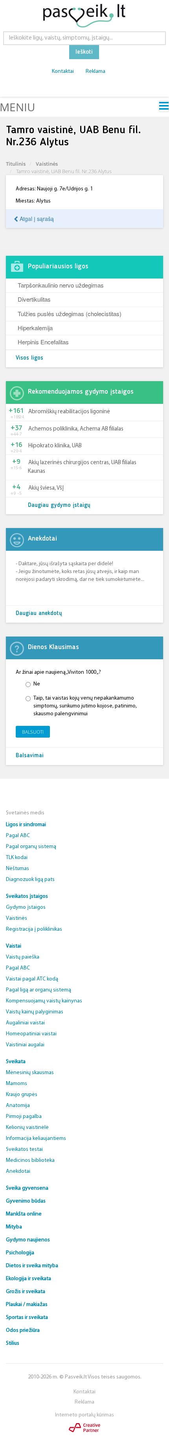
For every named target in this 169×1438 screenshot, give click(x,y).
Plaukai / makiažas (27, 1305)
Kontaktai (63, 71)
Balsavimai (30, 756)
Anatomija (18, 1106)
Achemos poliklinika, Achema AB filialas (75, 429)
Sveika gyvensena (27, 1188)
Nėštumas (17, 869)
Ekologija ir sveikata (28, 1279)
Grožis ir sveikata (25, 1292)
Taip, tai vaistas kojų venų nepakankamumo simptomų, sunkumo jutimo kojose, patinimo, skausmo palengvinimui (85, 706)
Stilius (12, 1343)
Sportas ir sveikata (27, 1317)
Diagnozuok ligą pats (30, 880)
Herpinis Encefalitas (43, 342)
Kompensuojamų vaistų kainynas (44, 1001)
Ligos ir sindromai (26, 825)
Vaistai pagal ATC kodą (32, 979)
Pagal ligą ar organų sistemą (38, 990)
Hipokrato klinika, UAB (55, 446)
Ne (36, 684)
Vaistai (13, 946)
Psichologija (20, 1253)
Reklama (95, 71)
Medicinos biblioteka (30, 1160)
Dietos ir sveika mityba (32, 1266)
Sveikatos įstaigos (27, 896)
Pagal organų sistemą (31, 847)
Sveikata (16, 1062)
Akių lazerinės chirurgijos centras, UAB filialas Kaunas (82, 467)
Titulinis (16, 163)
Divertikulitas (34, 299)
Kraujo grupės (21, 1095)
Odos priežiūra (23, 1330)
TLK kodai (17, 858)
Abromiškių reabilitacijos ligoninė (69, 412)
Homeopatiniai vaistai (31, 1034)
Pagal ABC (18, 836)
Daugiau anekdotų (39, 614)
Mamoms (16, 1084)
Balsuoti (33, 732)
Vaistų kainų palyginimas (34, 1012)
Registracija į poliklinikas (34, 929)
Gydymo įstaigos (26, 907)
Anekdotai (18, 1171)
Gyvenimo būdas (26, 1201)
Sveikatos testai (24, 1149)
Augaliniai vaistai (25, 1023)
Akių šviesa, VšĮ (46, 488)
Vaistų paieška (22, 957)
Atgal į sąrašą (36, 218)
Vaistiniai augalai (25, 1045)
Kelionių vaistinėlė (27, 1128)
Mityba (14, 1227)
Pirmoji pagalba (24, 1117)
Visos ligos (29, 358)
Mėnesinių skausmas (30, 1073)
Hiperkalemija (35, 328)
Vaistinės (47, 163)
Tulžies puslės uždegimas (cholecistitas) (69, 313)
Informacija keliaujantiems (36, 1138)
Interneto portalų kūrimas (84, 1415)
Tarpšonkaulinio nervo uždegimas (61, 285)
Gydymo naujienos (28, 1240)
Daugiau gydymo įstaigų (59, 505)
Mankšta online (24, 1214)
